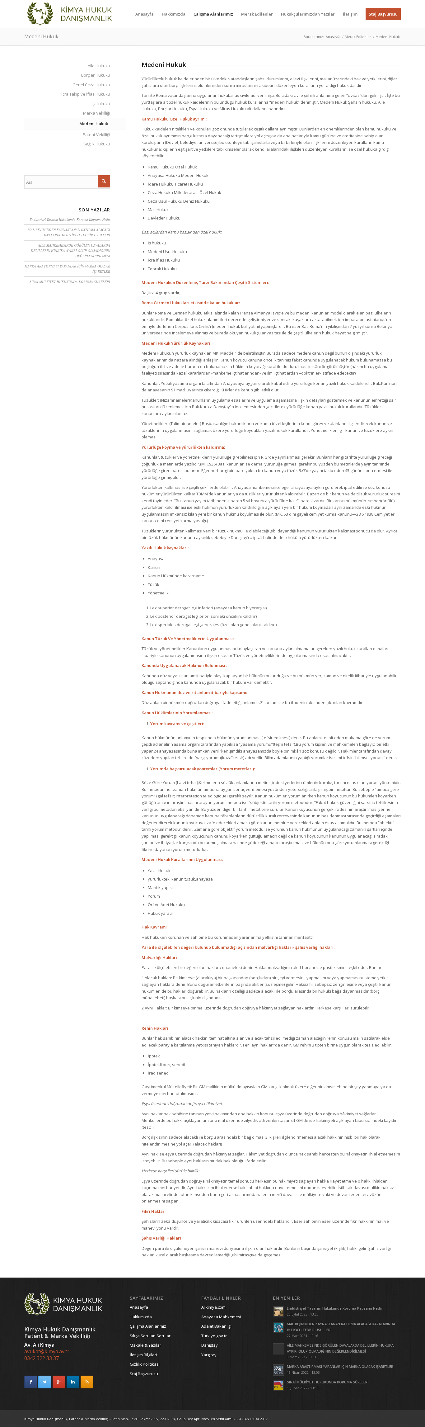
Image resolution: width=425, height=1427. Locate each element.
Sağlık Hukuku (96, 144)
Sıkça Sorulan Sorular (150, 1336)
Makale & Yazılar (145, 1345)
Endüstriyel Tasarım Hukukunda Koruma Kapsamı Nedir (70, 219)
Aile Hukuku (99, 66)
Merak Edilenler (358, 36)
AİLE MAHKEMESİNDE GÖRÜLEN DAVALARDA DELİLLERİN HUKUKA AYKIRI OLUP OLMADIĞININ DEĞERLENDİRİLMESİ (70, 250)
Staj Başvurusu (144, 1374)
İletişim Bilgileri (143, 1355)
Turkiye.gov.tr (214, 1336)
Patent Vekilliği (96, 134)
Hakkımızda (141, 1317)
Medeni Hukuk (41, 36)
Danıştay (209, 1345)
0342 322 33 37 (41, 1358)
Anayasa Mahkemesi (221, 1317)
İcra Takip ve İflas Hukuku (85, 94)
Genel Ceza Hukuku (91, 84)
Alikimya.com (213, 1307)
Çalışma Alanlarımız (148, 1326)
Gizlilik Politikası (145, 1364)
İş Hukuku (100, 103)
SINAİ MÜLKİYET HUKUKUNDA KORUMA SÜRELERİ (70, 281)
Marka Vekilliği (96, 113)
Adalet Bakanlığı (216, 1326)
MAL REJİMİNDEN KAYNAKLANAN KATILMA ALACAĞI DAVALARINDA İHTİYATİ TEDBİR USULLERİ (69, 232)
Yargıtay (209, 1355)
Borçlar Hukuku (95, 75)
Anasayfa (333, 36)
